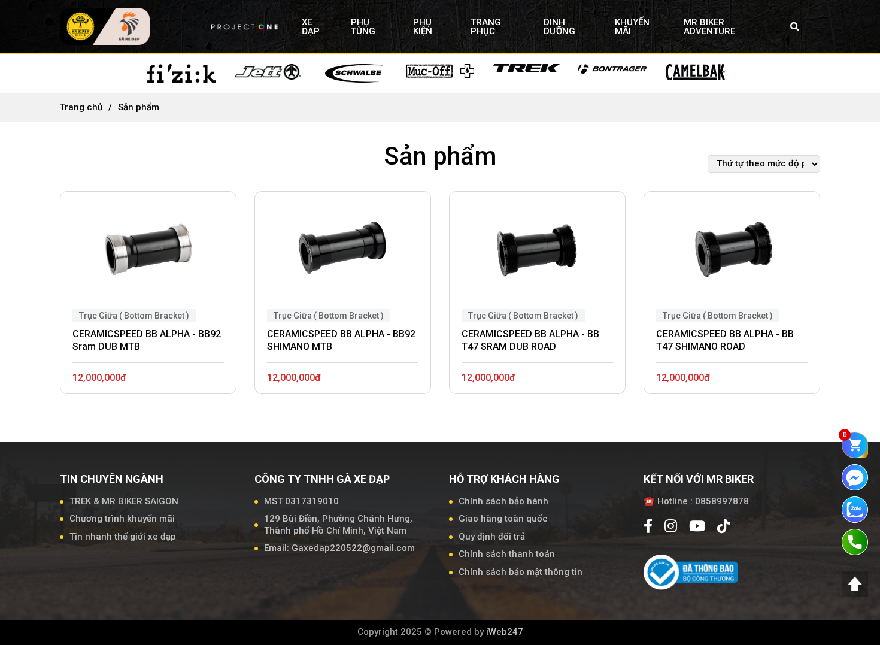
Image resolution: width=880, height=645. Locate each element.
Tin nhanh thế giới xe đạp (122, 536)
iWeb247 (504, 631)
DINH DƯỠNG (559, 27)
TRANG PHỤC (486, 27)
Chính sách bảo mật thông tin (520, 572)
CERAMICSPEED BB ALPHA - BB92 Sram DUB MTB (146, 340)
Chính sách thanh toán (507, 554)
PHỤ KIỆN (422, 27)
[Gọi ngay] (855, 541)
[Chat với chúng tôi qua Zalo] (855, 509)
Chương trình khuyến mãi (122, 518)
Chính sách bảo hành (503, 501)
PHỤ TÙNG (363, 27)
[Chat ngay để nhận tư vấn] (855, 476)
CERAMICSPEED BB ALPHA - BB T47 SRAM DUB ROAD (530, 340)
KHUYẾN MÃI (632, 27)
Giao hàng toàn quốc (503, 518)
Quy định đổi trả (492, 536)
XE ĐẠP (311, 27)
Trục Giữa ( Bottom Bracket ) (134, 315)
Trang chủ (81, 107)
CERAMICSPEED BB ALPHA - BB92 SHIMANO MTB (341, 340)
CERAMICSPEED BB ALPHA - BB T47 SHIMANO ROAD (725, 340)
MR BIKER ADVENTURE (709, 27)
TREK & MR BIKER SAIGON (123, 501)
